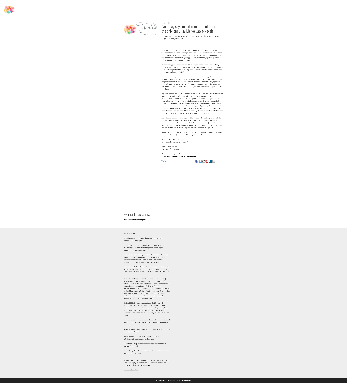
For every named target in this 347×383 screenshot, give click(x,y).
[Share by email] (213, 161)
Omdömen (317, 5)
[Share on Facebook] (196, 161)
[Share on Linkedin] (210, 161)
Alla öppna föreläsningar (134, 220)
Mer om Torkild (130, 370)
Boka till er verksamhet (298, 5)
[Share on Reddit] (203, 161)
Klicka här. (145, 365)
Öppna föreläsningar (273, 5)
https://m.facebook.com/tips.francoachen (178, 156)
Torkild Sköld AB (166, 380)
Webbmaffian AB (185, 380)
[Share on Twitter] (200, 161)
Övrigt (338, 5)
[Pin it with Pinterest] (206, 161)
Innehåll (256, 5)
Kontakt (328, 5)
